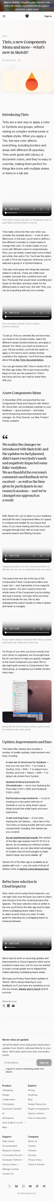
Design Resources (37, 1104)
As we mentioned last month (22, 837)
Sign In (48, 16)
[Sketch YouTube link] (30, 1187)
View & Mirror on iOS (12, 1122)
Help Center (8, 1141)
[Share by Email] (13, 1006)
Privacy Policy (35, 1159)
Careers (32, 1145)
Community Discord (12, 1155)
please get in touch (29, 988)
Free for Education (37, 1118)
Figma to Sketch (36, 1113)
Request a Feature (11, 1150)
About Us (32, 1141)
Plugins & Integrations (38, 1108)
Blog (4, 36)
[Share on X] (3, 1006)
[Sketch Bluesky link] (16, 1187)
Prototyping (8, 1104)
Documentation (9, 1145)
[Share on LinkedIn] (8, 1006)
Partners (32, 1150)
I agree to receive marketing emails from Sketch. (25, 1070)
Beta (4, 1127)
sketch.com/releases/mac (34, 868)
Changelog (7, 1090)
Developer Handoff (11, 1108)
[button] (27, 701)
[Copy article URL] (19, 60)
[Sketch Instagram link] (23, 1187)
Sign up (44, 1062)
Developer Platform (12, 1159)
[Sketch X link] (10, 1187)
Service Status (9, 1164)
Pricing (31, 1090)
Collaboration (8, 1099)
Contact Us (8, 1173)
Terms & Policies (36, 1164)
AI (3, 1113)
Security (32, 1155)
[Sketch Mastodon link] (37, 1187)
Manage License (10, 1169)
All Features (8, 1118)
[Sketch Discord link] (44, 1187)
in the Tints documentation (28, 359)
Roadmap (32, 1094)
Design (5, 1094)
